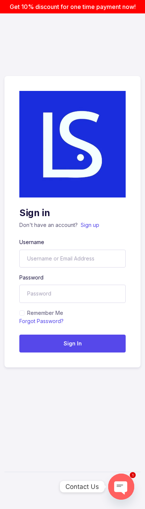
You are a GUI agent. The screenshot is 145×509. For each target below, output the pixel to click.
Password (31, 277)
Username (31, 242)
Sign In (73, 343)
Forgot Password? (41, 321)
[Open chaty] (121, 487)
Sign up (90, 225)
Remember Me (45, 313)
